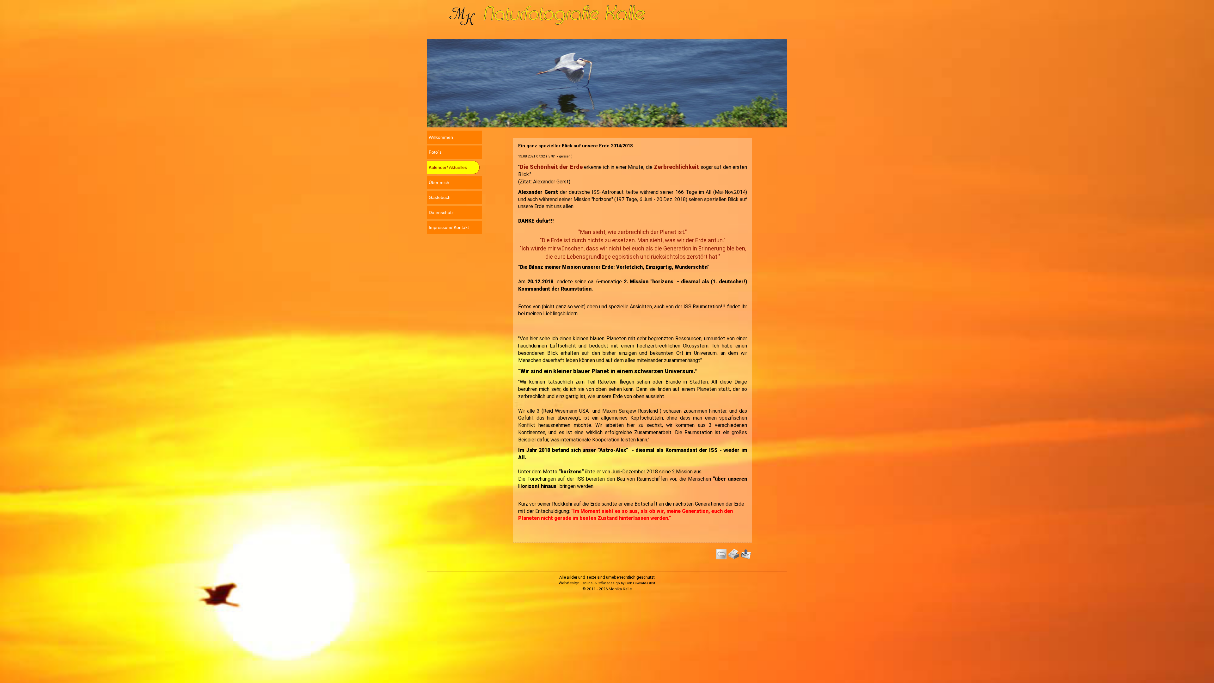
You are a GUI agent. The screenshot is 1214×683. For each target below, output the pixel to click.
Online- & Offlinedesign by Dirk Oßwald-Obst (618, 583)
